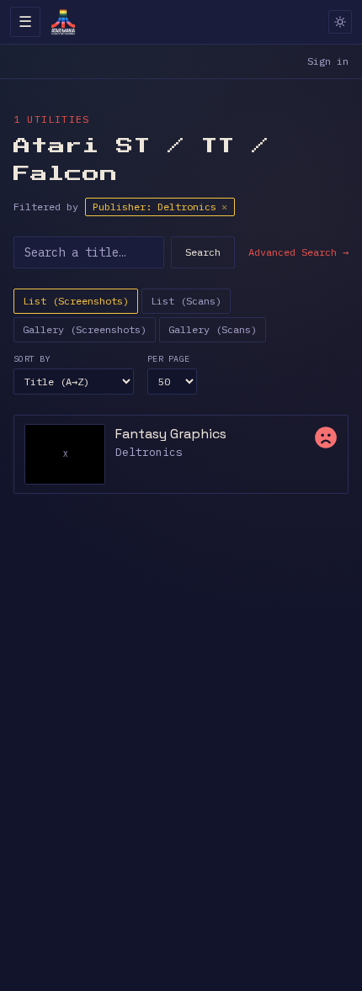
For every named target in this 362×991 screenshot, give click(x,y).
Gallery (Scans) (212, 329)
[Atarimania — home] (63, 21)
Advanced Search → (298, 252)
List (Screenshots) (76, 300)
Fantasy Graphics (170, 434)
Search (203, 252)
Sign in (328, 61)
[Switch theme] (340, 22)
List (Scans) (186, 300)
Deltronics (149, 452)
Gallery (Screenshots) (84, 329)
